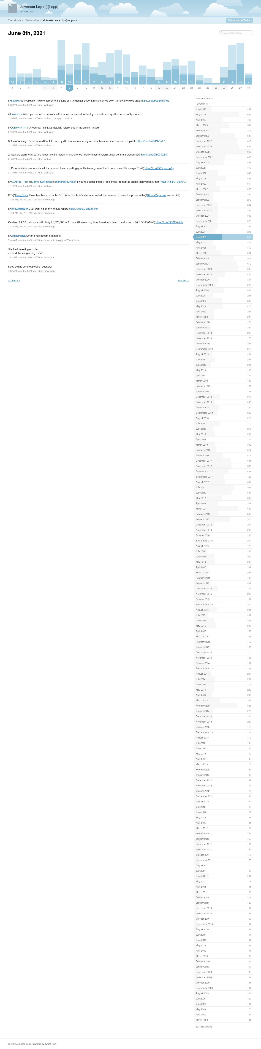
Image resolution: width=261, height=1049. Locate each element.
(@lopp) (39, 6)
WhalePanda (18, 235)
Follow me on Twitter (239, 20)
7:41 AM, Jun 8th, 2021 (20, 257)
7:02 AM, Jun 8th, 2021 (20, 271)
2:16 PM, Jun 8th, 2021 (20, 131)
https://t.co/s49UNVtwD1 (151, 141)
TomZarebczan (19, 208)
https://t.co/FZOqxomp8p (159, 168)
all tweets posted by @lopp (58, 20)
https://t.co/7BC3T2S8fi (154, 154)
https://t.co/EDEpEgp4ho (83, 208)
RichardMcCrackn (65, 181)
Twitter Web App (44, 105)
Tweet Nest (50, 1043)
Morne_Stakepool (41, 181)
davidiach (16, 114)
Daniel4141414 (19, 127)
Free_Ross (21, 195)
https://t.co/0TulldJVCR (174, 181)
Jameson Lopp (23, 1043)
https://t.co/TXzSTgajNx (169, 222)
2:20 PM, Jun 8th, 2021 (20, 118)
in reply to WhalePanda (67, 240)
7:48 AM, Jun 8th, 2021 (20, 240)
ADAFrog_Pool (19, 181)
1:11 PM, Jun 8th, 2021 (20, 186)
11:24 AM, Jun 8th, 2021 (20, 199)
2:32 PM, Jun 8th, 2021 (20, 105)
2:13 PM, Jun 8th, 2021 (20, 145)
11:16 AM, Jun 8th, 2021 (20, 226)
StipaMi (15, 100)
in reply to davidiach (64, 118)
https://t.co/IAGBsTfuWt (155, 100)
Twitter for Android (45, 240)
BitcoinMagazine (156, 195)
